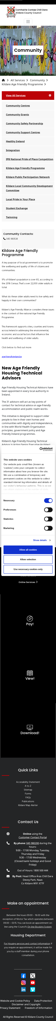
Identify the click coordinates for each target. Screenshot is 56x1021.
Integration (13, 150)
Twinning (11, 217)
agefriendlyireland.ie (12, 357)
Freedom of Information (38, 1008)
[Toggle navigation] (28, 22)
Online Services (27, 582)
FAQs (28, 798)
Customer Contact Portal (33, 837)
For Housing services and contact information (27, 944)
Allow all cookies (28, 549)
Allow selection (28, 559)
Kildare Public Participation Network (28, 177)
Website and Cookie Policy (15, 1000)
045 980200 (32, 843)
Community (37, 80)
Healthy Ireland (15, 141)
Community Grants (17, 114)
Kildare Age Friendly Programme (22, 84)
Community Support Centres (23, 132)
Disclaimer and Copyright (26, 1004)
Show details (40, 540)
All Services (18, 80)
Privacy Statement (10, 1008)
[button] (23, 975)
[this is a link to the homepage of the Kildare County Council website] (6, 80)
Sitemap (28, 790)
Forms (28, 794)
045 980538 (12, 239)
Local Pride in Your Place (20, 199)
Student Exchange (17, 208)
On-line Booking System (39, 927)
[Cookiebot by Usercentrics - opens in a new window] (40, 449)
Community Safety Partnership (24, 123)
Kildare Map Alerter (28, 805)
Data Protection (43, 1000)
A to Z (28, 786)
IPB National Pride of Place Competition (29, 159)
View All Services (16, 95)
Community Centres (18, 105)
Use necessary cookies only (28, 569)
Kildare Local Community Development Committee (29, 188)
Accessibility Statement (28, 782)
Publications (28, 801)
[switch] (48, 509)
